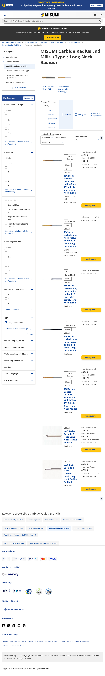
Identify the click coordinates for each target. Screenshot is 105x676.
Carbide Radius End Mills (11, 45)
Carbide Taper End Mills (83, 528)
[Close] (101, 28)
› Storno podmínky (66, 641)
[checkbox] (19, 116)
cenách (52, 127)
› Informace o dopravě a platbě (13, 646)
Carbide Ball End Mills (36, 528)
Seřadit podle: (60, 138)
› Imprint (5, 641)
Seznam (68, 114)
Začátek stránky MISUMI (11, 42)
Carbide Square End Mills (15, 82)
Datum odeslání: (81, 136)
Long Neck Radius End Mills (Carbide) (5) (17, 76)
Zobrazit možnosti (12, 309)
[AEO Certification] (29, 591)
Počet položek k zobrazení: (50, 134)
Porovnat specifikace (97, 114)
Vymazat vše (28, 98)
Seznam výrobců (31, 42)
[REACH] (48, 591)
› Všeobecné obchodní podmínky (21, 641)
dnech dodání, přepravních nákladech (52, 116)
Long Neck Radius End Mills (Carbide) (43, 543)
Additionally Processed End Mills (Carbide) (20, 535)
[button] (96, 5)
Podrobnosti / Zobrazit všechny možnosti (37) (17, 280)
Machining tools (57, 42)
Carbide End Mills (74, 42)
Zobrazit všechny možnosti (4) (16, 329)
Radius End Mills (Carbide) (14, 543)
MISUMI (44, 42)
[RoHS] (39, 591)
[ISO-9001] (6, 591)
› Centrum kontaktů (82, 641)
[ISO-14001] (17, 591)
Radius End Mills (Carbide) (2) (18, 71)
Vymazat (30, 334)
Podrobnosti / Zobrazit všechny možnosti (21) (17, 143)
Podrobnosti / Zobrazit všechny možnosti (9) (17, 190)
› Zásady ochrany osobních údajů (46, 641)
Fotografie (82, 114)
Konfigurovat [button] (91, 205)
